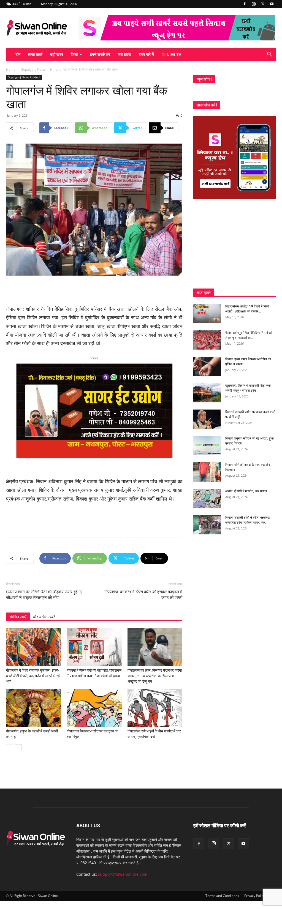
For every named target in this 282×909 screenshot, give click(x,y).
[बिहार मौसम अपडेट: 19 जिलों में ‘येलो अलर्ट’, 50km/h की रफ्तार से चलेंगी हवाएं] (207, 313)
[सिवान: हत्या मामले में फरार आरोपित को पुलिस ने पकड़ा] (207, 366)
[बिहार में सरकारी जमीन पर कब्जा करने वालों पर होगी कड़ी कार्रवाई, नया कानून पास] (207, 419)
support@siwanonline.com (122, 874)
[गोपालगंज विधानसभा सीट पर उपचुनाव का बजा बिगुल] (94, 708)
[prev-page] (9, 747)
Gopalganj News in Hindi (39, 69)
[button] (269, 54)
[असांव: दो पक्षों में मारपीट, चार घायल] (207, 498)
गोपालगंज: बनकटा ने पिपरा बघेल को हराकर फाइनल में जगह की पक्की (143, 594)
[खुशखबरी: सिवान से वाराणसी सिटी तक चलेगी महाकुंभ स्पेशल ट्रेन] (207, 392)
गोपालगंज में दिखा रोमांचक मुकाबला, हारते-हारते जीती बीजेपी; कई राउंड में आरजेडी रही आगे (33, 675)
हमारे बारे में (146, 54)
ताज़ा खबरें (35, 54)
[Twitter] (263, 4)
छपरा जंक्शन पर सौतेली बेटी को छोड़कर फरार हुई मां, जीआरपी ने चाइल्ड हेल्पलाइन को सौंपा (44, 594)
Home (10, 69)
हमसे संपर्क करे (100, 54)
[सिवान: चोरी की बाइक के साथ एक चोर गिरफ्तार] (207, 472)
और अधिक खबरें (44, 617)
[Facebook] (244, 4)
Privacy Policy (254, 895)
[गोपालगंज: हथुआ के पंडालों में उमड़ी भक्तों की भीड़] (33, 708)
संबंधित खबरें (17, 617)
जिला (74, 54)
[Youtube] (272, 4)
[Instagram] (254, 4)
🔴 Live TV (171, 54)
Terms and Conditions (222, 895)
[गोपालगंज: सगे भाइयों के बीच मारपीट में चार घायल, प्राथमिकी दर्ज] (155, 708)
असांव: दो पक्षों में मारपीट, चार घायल (246, 491)
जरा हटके (124, 54)
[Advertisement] (94, 291)
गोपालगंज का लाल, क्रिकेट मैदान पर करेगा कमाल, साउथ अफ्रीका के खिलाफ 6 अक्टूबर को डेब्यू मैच (155, 675)
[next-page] (18, 747)
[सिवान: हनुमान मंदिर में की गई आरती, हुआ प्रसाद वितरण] (207, 445)
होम (18, 54)
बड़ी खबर (56, 54)
